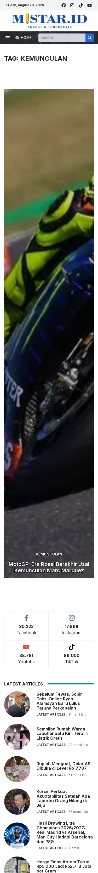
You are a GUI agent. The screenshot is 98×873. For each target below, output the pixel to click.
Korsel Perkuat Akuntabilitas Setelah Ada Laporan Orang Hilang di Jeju (63, 798)
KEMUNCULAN (49, 554)
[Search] (89, 37)
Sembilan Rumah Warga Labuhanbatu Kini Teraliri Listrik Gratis (62, 733)
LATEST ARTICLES (51, 714)
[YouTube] (89, 5)
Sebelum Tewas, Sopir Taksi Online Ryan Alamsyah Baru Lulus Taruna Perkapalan (59, 701)
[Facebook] (63, 5)
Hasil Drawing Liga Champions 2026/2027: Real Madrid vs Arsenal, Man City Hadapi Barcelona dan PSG (65, 832)
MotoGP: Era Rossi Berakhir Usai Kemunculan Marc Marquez (49, 567)
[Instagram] (72, 5)
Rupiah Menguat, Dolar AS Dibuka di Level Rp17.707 (63, 766)
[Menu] (7, 37)
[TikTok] (81, 5)
